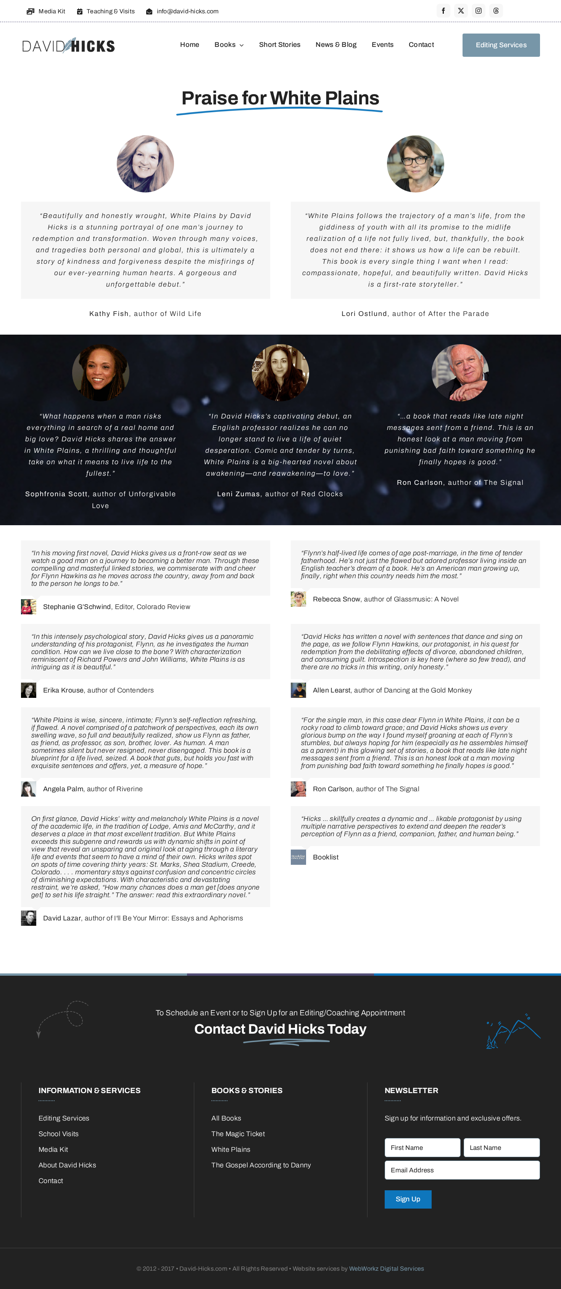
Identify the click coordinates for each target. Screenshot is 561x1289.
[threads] (496, 11)
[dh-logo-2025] (68, 36)
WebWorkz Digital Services (386, 1268)
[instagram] (478, 11)
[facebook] (443, 11)
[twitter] (461, 11)
